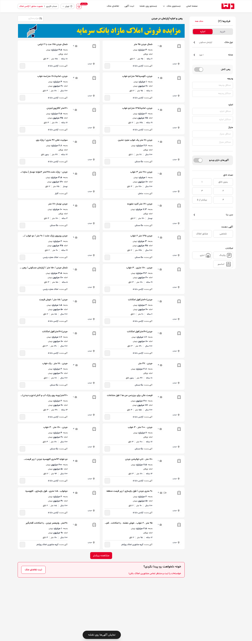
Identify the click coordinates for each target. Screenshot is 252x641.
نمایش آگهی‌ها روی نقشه (101, 635)
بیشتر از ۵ (202, 199)
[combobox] (30, 18)
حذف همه (199, 21)
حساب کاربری (51, 6)
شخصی (223, 233)
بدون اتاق (223, 182)
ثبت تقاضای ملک (33, 569)
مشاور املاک (202, 233)
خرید (222, 31)
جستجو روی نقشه (148, 6)
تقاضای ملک (113, 6)
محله (216, 54)
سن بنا (229, 214)
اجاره (202, 31)
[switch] (198, 69)
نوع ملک (216, 42)
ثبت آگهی (129, 6)
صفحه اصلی (191, 6)
